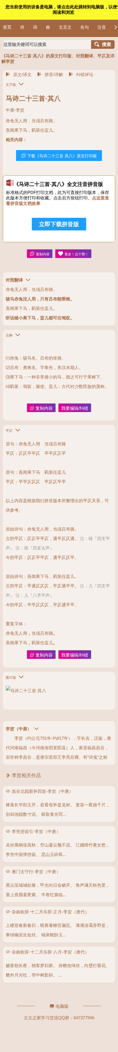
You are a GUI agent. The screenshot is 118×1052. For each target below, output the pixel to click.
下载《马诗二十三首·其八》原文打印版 (62, 156)
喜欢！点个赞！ (76, 254)
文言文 (65, 27)
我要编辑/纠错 (74, 408)
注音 (101, 27)
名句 (84, 27)
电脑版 (62, 1006)
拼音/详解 (54, 74)
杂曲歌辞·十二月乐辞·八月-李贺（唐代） (50, 952)
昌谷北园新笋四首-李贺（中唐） (42, 791)
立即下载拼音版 (59, 224)
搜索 (106, 44)
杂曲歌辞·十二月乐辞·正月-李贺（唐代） (50, 911)
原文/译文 (22, 74)
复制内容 (43, 254)
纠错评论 (84, 74)
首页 (7, 27)
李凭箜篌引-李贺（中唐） (36, 831)
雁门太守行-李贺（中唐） (36, 871)
